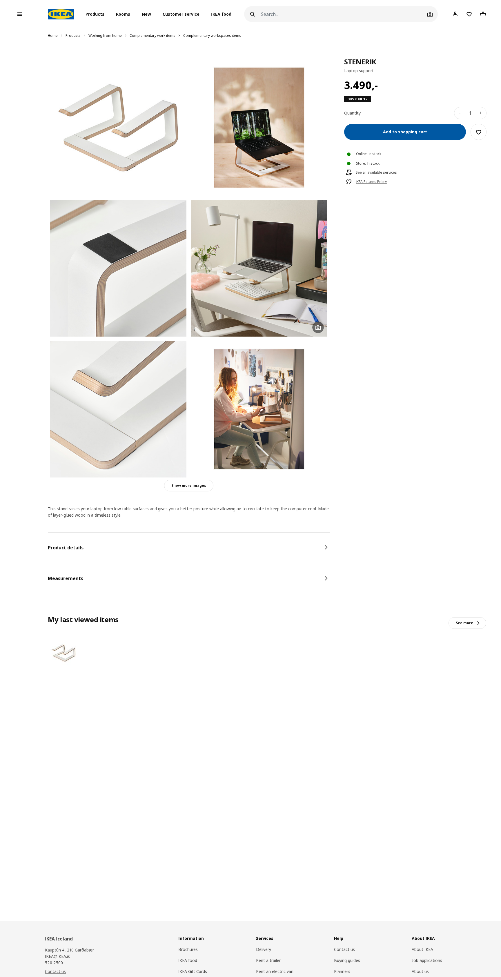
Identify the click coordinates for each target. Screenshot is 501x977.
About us (420, 971)
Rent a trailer (268, 960)
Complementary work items (152, 35)
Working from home (105, 35)
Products (73, 35)
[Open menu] (20, 14)
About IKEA (422, 949)
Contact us (55, 971)
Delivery (263, 949)
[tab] (189, 547)
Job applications (427, 960)
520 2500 (54, 962)
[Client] (455, 14)
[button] (97, 14)
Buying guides (347, 960)
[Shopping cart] (483, 14)
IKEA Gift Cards (192, 971)
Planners (342, 971)
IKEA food (221, 14)
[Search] (252, 14)
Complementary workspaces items (212, 35)
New (146, 14)
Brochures (188, 949)
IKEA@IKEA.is (57, 956)
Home (53, 35)
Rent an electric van (274, 971)
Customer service (181, 14)
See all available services (376, 172)
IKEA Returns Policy (371, 182)
